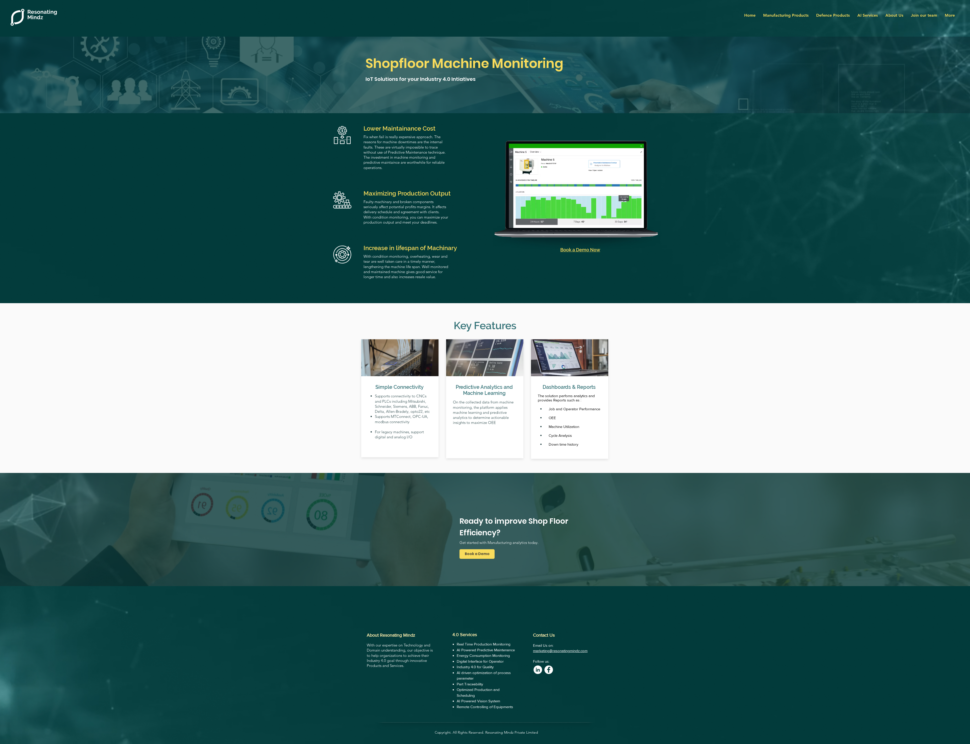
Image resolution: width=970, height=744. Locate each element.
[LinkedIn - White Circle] (538, 669)
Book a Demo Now (580, 249)
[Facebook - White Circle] (548, 669)
